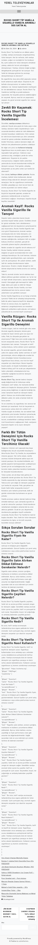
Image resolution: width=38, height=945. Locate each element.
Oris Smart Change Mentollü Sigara (15, 858)
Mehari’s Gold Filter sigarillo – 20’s (15, 887)
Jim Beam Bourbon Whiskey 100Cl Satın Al (9, 913)
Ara (3, 923)
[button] (19, 11)
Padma (13, 941)
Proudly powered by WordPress (19, 938)
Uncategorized (8, 899)
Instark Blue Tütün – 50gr (11, 890)
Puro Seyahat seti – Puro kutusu (14, 878)
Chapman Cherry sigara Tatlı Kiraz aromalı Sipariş (28, 914)
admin (24, 48)
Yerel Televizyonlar (19, 2)
